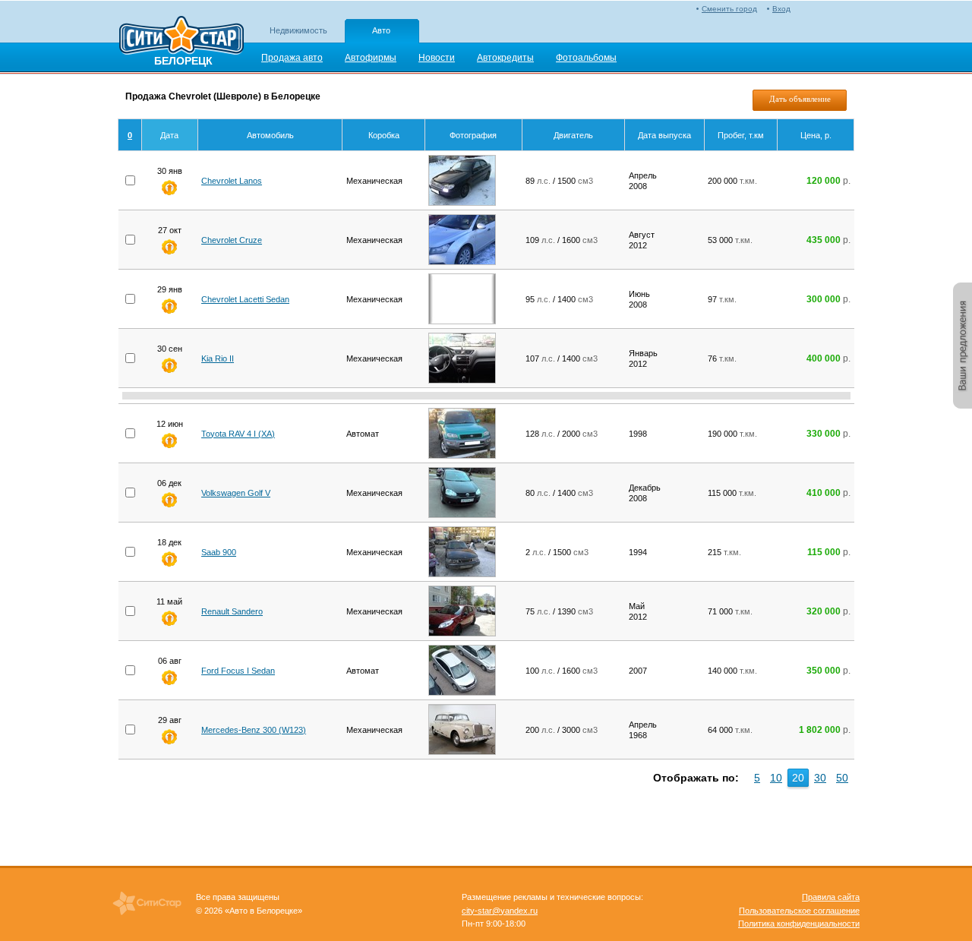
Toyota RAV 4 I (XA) (238, 433)
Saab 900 (218, 552)
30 (820, 778)
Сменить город (729, 9)
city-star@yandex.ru (500, 910)
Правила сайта (831, 897)
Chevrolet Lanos (231, 180)
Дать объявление (800, 98)
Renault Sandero (232, 611)
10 (776, 778)
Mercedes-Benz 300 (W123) (253, 729)
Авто (381, 30)
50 (842, 778)
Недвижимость (298, 30)
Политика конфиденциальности (799, 923)
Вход (781, 9)
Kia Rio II (217, 358)
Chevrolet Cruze (231, 240)
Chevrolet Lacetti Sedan (245, 299)
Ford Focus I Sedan (238, 670)
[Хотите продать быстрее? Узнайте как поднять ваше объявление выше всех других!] (169, 192)
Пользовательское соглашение (799, 910)
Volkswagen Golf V (235, 492)
